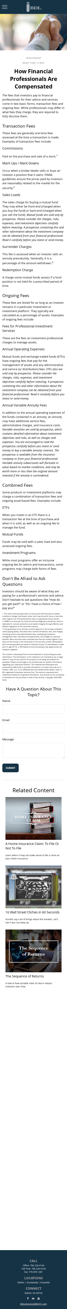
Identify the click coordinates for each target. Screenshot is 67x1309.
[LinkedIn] (33, 1298)
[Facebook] (28, 1298)
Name (6, 701)
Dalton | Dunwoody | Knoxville (33, 1282)
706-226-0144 (37, 1265)
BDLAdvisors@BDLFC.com (33, 1303)
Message (8, 739)
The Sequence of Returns (24, 976)
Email (6, 720)
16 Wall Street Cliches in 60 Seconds (32, 912)
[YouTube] (39, 1298)
